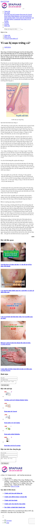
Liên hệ (6, 22)
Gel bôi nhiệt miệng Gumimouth (19, 18)
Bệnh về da (4, 32)
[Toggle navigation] (23, 8)
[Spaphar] (12, 8)
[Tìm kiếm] (22, 29)
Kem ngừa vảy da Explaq (12, 422)
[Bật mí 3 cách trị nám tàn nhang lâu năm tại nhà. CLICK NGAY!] (13, 339)
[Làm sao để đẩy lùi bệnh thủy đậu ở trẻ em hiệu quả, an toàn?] (13, 313)
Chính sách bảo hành (10, 500)
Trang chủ (7, 11)
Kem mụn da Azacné (26, 14)
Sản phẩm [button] (7, 13)
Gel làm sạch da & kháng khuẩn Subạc (16, 400)
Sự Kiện (6, 24)
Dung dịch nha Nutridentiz (23, 17)
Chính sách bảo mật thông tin (13, 493)
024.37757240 (5, 1)
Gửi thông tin (4, 463)
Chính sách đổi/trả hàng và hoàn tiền (15, 497)
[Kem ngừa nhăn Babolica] (8, 430)
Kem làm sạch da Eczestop (12, 14)
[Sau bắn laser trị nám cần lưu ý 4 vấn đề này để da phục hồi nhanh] (13, 261)
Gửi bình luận (5, 385)
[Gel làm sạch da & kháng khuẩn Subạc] (8, 396)
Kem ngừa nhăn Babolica (12, 434)
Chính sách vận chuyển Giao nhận (14, 504)
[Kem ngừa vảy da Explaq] (8, 419)
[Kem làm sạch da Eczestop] (8, 442)
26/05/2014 (7, 47)
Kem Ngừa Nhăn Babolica (12, 16)
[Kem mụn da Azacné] (8, 408)
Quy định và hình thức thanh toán (14, 507)
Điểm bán (7, 25)
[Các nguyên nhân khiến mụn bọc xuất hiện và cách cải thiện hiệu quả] (13, 287)
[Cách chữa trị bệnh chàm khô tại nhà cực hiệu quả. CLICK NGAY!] (13, 365)
